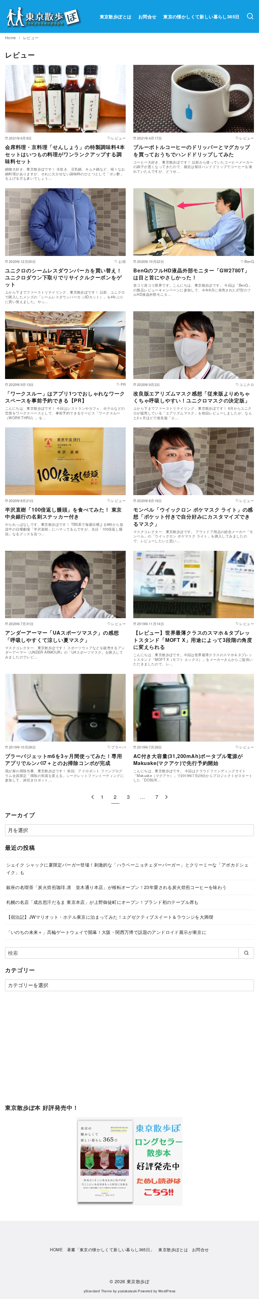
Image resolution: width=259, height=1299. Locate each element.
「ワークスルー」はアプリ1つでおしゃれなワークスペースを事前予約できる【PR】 (65, 397)
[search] (246, 953)
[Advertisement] (129, 1050)
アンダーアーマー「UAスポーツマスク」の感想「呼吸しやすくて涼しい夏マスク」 (62, 636)
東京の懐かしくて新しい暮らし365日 (201, 16)
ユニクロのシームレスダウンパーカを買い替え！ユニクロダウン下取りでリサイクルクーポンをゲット (63, 277)
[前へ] (92, 796)
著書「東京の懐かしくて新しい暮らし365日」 (110, 1249)
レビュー (31, 37)
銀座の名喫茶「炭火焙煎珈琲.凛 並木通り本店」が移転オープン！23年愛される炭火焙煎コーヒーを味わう (116, 887)
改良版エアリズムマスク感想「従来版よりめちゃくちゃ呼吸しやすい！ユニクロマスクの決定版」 (191, 397)
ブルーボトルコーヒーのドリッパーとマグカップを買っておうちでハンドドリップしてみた (191, 150)
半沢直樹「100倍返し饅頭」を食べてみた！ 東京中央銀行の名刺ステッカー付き (63, 513)
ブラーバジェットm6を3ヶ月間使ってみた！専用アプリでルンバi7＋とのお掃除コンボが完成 (63, 759)
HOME (56, 1249)
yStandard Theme (98, 1291)
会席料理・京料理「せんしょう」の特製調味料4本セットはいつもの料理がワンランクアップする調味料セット (65, 154)
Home (11, 37)
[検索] (250, 16)
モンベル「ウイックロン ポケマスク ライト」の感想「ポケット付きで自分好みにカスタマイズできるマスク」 (193, 516)
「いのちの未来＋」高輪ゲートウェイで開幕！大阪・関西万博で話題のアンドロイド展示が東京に (106, 932)
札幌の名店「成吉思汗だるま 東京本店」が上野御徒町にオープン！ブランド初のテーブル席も (102, 901)
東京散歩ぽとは (116, 16)
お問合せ (147, 16)
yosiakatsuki (127, 1291)
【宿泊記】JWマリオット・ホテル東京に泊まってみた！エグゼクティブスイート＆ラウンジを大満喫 (109, 916)
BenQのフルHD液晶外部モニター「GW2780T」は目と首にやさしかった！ (191, 274)
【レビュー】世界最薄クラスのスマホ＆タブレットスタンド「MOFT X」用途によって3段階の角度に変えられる (192, 639)
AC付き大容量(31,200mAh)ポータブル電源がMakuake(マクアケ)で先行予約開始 (188, 759)
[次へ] (166, 796)
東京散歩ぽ (138, 1281)
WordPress (167, 1291)
